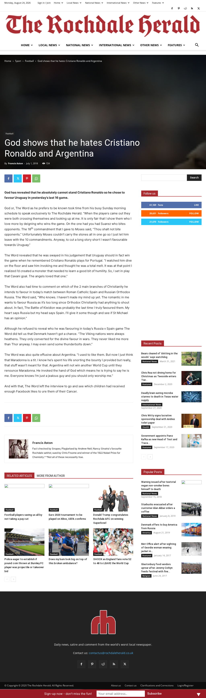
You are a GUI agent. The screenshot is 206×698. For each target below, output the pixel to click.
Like (196, 204)
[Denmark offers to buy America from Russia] (191, 529)
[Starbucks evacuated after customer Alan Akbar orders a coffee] (191, 509)
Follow (194, 213)
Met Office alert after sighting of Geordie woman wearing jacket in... (158, 548)
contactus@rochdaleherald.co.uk (111, 653)
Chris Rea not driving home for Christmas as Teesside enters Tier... (158, 376)
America (146, 532)
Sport (18, 61)
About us (116, 685)
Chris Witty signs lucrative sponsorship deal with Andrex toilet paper (158, 419)
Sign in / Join (44, 2)
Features (156, 2)
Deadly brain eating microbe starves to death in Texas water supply (159, 397)
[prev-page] (6, 579)
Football (29, 61)
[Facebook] (172, 8)
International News (117, 2)
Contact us (131, 685)
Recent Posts (153, 343)
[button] (197, 45)
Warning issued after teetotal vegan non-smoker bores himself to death (158, 486)
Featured (146, 384)
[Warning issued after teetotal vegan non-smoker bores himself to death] (191, 487)
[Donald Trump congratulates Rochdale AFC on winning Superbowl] (113, 498)
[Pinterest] (179, 8)
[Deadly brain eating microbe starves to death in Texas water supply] (191, 396)
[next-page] (13, 579)
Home (57, 2)
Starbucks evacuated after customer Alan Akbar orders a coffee (158, 508)
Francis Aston (15, 163)
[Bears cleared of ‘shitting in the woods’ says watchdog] (191, 359)
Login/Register (185, 685)
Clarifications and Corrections (157, 685)
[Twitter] (199, 8)
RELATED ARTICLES (19, 475)
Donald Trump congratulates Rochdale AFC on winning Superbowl (110, 518)
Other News (139, 2)
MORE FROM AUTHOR (51, 475)
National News (92, 2)
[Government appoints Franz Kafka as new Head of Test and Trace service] (191, 440)
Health (145, 427)
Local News (72, 2)
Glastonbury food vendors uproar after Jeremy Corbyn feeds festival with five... (157, 568)
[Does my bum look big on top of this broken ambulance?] (69, 542)
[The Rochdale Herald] (103, 25)
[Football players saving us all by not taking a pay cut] (24, 498)
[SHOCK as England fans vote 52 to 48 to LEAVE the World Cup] (113, 542)
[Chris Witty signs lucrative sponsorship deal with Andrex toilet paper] (191, 421)
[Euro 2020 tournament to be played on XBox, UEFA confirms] (69, 498)
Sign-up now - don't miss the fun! (68, 694)
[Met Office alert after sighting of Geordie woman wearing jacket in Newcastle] (191, 549)
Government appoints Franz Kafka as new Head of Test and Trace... (159, 439)
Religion (146, 575)
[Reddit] (185, 8)
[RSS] (192, 8)
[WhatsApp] (36, 178)
